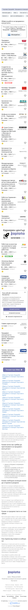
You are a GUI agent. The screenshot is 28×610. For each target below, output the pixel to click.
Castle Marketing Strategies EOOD (22, 57)
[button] (14, 316)
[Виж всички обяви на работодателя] (24, 42)
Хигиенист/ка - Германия (7, 102)
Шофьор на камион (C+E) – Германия (8, 115)
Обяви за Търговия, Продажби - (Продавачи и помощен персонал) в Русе (13, 399)
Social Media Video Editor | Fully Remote (8, 54)
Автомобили (10, 596)
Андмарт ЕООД (23, 91)
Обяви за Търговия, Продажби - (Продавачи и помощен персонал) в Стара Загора (13, 404)
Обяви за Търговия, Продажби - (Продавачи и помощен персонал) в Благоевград (13, 416)
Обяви (17, 596)
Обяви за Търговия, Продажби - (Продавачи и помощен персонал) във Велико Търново (13, 421)
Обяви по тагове (16, 590)
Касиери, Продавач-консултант (8, 88)
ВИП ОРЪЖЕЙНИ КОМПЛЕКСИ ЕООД (22, 334)
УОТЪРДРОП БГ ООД (22, 220)
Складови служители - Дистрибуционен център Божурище (8, 279)
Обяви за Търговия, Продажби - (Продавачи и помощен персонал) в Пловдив (13, 382)
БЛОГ (21, 585)
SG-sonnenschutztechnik (23, 201)
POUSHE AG (24, 264)
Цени (9, 577)
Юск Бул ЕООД (23, 279)
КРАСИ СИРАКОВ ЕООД (22, 166)
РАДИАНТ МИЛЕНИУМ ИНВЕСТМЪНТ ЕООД (23, 325)
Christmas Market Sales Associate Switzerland (7, 263)
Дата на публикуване (16, 16)
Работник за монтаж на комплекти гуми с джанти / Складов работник (9, 247)
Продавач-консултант (5, 41)
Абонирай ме (15, 35)
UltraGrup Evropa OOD (22, 44)
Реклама (23, 590)
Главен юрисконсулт (9, 324)
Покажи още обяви (13, 370)
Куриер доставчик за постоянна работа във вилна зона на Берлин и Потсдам (9, 183)
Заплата (4, 16)
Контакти (14, 580)
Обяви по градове (7, 590)
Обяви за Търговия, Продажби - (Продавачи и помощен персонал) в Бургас (13, 393)
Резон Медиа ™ (16, 606)
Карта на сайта (19, 588)
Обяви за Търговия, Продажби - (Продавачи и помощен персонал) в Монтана (13, 427)
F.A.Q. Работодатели (18, 586)
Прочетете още (12, 305)
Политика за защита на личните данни (14, 579)
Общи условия (16, 577)
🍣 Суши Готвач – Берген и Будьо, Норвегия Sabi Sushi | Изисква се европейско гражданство (8, 132)
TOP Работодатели (10, 588)
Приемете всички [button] (14, 309)
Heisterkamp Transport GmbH (22, 117)
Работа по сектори (9, 585)
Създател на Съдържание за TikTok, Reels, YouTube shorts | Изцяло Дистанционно (7, 71)
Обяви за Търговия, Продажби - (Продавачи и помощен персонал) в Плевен (13, 410)
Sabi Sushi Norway (22, 129)
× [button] (24, 292)
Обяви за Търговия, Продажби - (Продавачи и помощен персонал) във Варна (13, 387)
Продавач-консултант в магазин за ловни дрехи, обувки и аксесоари (7, 336)
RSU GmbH (24, 247)
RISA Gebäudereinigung (22, 104)
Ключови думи (6, 12)
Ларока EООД (23, 151)
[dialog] (14, 305)
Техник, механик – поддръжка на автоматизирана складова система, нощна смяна (8, 353)
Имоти (3, 596)
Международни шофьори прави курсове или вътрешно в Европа (8, 166)
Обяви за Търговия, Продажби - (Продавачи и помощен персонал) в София (13, 376)
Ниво (15, 12)
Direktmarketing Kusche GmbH (23, 183)
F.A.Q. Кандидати (9, 586)
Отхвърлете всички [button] (14, 313)
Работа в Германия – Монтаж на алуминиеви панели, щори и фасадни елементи (9, 201)
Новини (14, 598)
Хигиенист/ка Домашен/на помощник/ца (6, 150)
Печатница (23, 596)
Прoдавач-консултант (5, 217)
